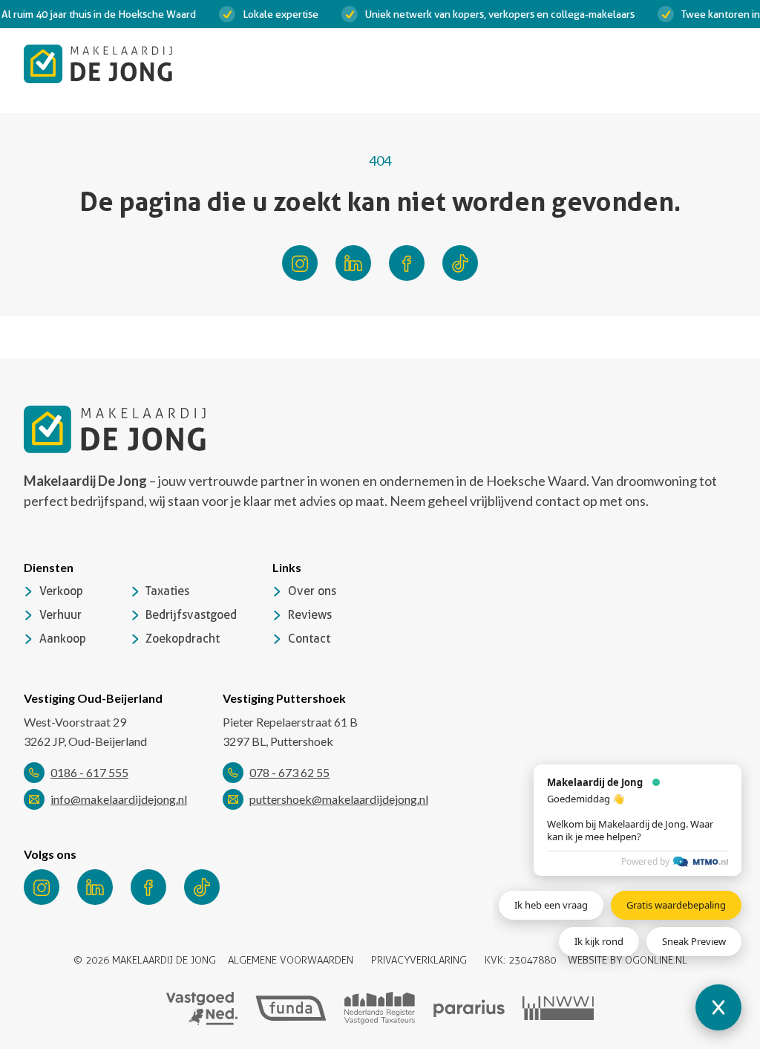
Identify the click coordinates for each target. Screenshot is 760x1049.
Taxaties (167, 591)
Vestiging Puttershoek (284, 698)
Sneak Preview (694, 941)
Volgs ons (50, 854)
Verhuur (60, 615)
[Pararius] (469, 1008)
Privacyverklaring (419, 960)
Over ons (312, 591)
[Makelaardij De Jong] (98, 64)
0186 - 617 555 (89, 772)
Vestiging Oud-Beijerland (93, 698)
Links (286, 567)
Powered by (645, 861)
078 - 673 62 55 (289, 772)
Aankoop (62, 638)
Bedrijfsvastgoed (191, 615)
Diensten (48, 567)
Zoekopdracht (182, 638)
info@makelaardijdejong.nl (118, 799)
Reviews (310, 615)
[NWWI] (558, 1008)
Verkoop (61, 591)
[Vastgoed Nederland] (202, 1008)
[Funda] (291, 1009)
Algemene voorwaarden (290, 960)
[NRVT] (380, 1008)
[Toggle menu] (721, 64)
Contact (309, 638)
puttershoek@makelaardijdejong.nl (338, 799)
